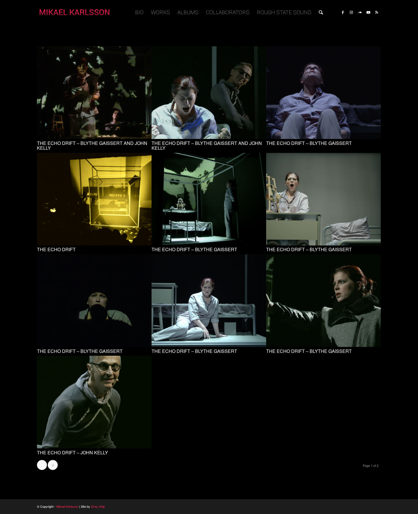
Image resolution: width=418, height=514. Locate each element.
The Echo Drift (56, 249)
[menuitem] (139, 12)
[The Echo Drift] (94, 244)
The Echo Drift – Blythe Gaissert (309, 143)
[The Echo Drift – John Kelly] (94, 447)
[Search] (321, 12)
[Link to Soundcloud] (359, 12)
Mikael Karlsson (67, 506)
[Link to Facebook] (342, 12)
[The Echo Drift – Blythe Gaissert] (323, 137)
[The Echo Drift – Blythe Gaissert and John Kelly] (94, 137)
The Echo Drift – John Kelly (72, 452)
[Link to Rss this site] (377, 12)
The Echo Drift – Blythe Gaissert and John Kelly (92, 145)
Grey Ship (98, 506)
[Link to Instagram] (351, 12)
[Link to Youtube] (368, 12)
